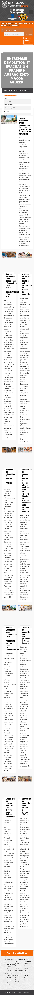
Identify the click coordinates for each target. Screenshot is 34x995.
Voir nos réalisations (9, 30)
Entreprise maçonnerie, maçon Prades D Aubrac (9, 978)
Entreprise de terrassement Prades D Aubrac (9, 965)
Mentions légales (23, 992)
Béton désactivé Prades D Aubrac (26, 975)
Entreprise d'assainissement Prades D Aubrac (26, 963)
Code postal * (8, 104)
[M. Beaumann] (15, 4)
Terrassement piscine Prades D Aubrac (18, 963)
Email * (6, 112)
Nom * (6, 98)
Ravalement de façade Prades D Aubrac (18, 976)
